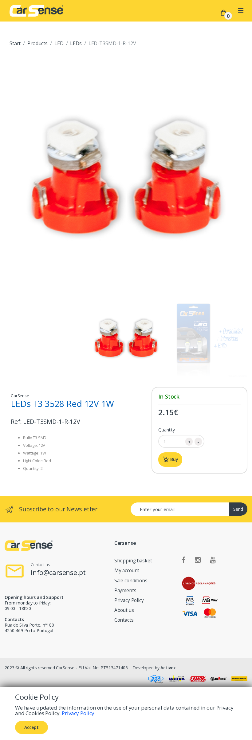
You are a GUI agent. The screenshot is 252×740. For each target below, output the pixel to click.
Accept (31, 727)
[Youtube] (213, 560)
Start (15, 43)
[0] (223, 12)
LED (59, 43)
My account (127, 570)
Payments (125, 590)
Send (238, 509)
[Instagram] (198, 560)
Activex (167, 668)
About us (124, 610)
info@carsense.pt (58, 572)
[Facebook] (184, 560)
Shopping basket (133, 560)
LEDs (75, 43)
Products (37, 43)
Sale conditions (131, 580)
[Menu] (240, 10)
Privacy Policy (129, 600)
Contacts (124, 620)
